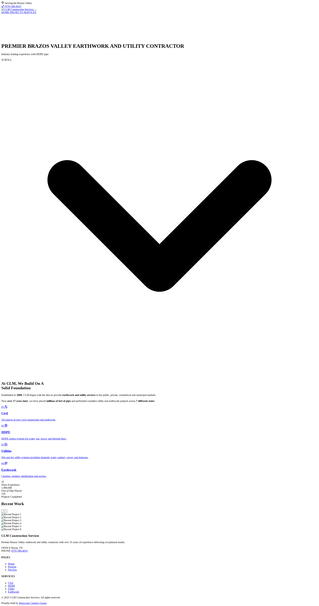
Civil (10, 582)
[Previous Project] (2, 511)
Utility (11, 588)
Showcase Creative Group (33, 603)
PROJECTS (17, 12)
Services (12, 569)
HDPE (11, 585)
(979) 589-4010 (12, 6)
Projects (12, 566)
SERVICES (30, 12)
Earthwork (13, 591)
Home (11, 563)
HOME (5, 12)
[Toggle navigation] (35, 10)
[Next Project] (6, 511)
